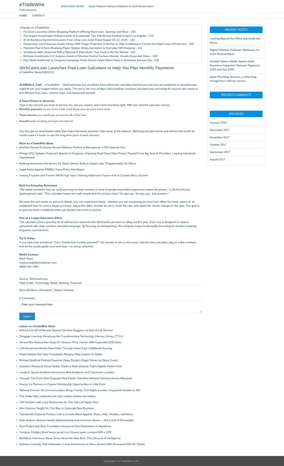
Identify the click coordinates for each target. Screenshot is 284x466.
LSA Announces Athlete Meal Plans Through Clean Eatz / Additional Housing (65, 348)
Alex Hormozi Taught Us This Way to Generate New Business (56, 408)
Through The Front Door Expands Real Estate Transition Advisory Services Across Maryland (75, 378)
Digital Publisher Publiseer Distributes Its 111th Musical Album (121, 6)
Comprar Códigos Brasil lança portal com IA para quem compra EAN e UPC (65, 432)
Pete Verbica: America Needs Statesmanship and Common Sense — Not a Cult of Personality (76, 420)
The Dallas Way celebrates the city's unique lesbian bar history (57, 396)
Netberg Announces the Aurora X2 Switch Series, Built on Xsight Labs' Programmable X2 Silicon (77, 163)
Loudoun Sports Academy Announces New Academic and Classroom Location (66, 372)
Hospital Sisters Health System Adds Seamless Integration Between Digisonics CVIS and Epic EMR (235, 65)
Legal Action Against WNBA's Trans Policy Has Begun (51, 169)
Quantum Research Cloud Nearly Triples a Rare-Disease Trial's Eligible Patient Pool (70, 366)
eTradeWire (31, 4)
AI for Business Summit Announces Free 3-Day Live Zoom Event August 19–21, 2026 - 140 (79, 39)
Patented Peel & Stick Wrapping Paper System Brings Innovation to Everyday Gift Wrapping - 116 (82, 48)
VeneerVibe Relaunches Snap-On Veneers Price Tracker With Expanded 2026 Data (70, 342)
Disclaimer (45, 290)
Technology (42, 282)
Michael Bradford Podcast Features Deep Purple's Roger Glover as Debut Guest (68, 360)
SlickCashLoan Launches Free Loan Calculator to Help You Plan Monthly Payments (96, 68)
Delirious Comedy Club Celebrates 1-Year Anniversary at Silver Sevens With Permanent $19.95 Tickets (82, 444)
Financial (75, 282)
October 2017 (218, 144)
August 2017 (217, 159)
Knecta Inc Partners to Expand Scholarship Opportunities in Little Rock (62, 384)
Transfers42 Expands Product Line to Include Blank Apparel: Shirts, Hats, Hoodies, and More (76, 414)
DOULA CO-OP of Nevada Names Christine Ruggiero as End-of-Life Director (66, 330)
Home (23, 15)
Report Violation (64, 290)
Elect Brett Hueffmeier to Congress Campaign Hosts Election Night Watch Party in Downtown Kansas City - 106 (91, 60)
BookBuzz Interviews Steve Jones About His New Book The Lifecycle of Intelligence (70, 438)
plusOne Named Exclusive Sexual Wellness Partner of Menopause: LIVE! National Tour (72, 147)
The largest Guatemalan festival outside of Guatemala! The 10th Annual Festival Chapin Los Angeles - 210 (88, 35)
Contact (38, 15)
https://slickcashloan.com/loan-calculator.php (126, 88)
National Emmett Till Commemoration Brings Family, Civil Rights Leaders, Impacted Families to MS (79, 390)
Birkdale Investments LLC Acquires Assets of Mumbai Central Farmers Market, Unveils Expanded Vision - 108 (90, 56)
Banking (64, 282)
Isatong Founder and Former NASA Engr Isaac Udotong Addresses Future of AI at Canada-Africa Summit (83, 175)
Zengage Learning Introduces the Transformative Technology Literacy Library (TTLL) (71, 336)
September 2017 (220, 152)
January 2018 (218, 122)
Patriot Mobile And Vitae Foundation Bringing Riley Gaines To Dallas (60, 354)
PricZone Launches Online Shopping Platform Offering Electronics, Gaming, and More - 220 (79, 31)
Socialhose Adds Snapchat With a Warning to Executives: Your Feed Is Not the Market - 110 (79, 52)
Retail (53, 282)
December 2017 (220, 129)
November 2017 (220, 137)
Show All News (28, 290)
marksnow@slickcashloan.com (38, 262)
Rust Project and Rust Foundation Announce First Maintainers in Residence (65, 426)
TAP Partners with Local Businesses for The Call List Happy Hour (59, 402)
